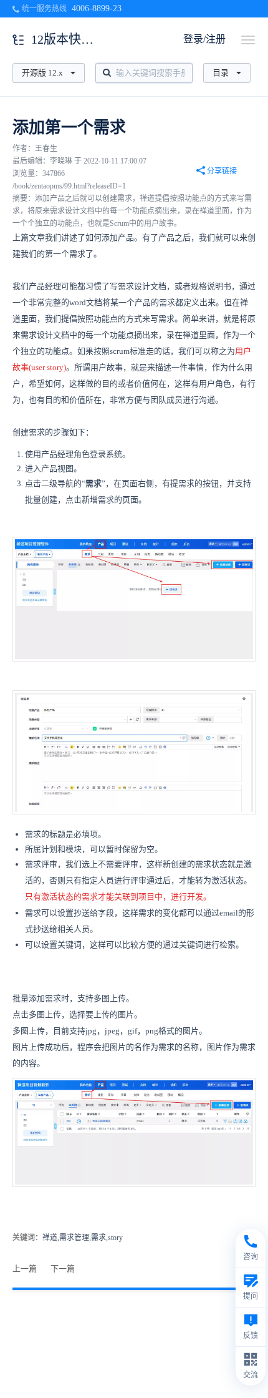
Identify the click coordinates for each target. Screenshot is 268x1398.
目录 (221, 72)
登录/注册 (204, 39)
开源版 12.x (42, 72)
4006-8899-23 (97, 8)
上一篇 (24, 1268)
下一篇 (62, 1268)
